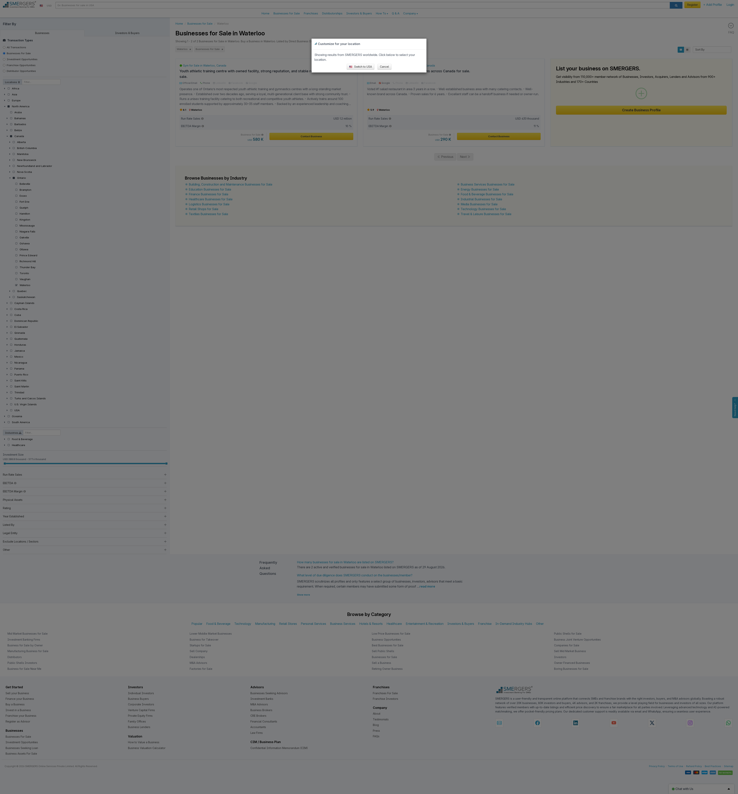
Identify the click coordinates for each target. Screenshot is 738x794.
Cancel (384, 66)
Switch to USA (362, 66)
